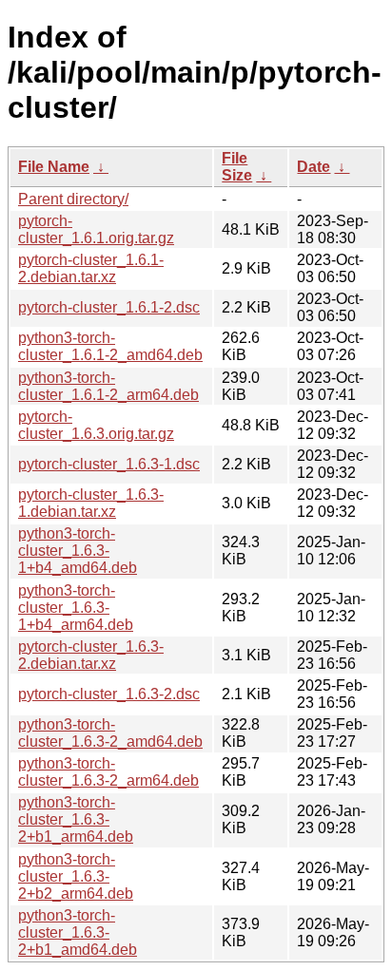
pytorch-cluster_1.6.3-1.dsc (109, 464)
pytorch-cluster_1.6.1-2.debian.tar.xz (91, 268)
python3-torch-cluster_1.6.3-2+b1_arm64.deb (75, 819)
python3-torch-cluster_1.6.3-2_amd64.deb (110, 733)
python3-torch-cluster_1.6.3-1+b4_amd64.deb (77, 550)
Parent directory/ (73, 199)
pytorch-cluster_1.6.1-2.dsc (109, 307)
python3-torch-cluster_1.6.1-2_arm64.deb (108, 386)
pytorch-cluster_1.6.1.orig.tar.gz (96, 229)
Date (313, 167)
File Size (237, 166)
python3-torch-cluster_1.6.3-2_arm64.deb (108, 772)
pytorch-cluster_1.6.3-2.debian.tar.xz (91, 655)
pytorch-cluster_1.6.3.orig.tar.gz (96, 425)
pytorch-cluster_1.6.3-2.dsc (109, 694)
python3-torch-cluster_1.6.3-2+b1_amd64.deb (77, 932)
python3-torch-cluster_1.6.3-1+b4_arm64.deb (75, 607)
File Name (53, 167)
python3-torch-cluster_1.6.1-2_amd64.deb (110, 346)
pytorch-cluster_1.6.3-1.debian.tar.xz (91, 503)
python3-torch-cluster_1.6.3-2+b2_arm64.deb (75, 876)
